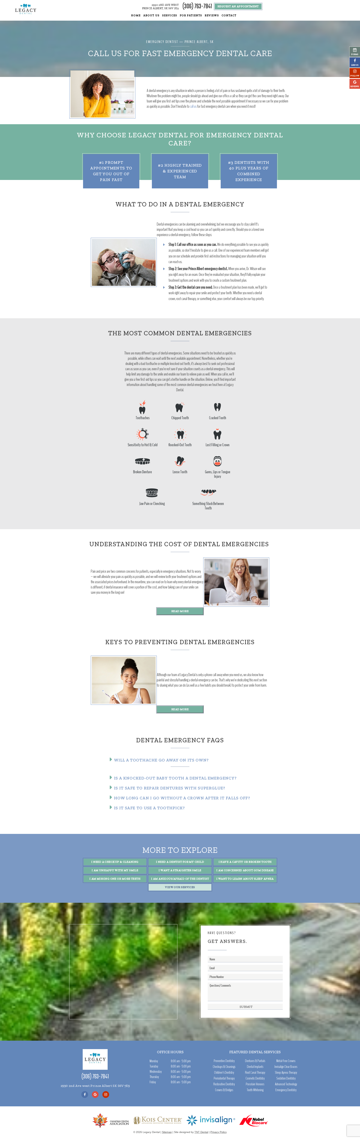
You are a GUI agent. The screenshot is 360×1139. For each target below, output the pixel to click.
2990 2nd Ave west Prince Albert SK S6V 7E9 (95, 1085)
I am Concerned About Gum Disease (245, 870)
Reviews (212, 15)
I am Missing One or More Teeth (115, 878)
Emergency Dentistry (285, 1090)
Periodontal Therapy (224, 1078)
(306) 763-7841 (197, 6)
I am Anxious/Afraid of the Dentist (180, 878)
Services (169, 15)
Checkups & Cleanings (224, 1066)
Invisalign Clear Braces (285, 1066)
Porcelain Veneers (255, 1084)
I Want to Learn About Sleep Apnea (245, 878)
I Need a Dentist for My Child (180, 862)
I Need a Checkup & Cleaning (114, 862)
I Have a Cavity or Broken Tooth (245, 862)
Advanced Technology (286, 1084)
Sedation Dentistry (286, 1078)
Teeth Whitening (255, 1090)
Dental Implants (255, 1066)
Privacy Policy (218, 1132)
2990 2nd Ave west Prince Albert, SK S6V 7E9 (160, 6)
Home (136, 15)
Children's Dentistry (224, 1072)
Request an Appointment (238, 6)
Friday (153, 1082)
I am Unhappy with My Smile (115, 870)
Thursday (154, 1076)
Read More (180, 611)
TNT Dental (201, 1132)
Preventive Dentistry (224, 1061)
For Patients (191, 15)
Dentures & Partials (255, 1061)
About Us (151, 15)
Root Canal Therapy (255, 1072)
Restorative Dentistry (224, 1084)
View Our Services (180, 887)
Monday (154, 1061)
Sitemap (167, 1132)
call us (193, 106)
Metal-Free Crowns (285, 1061)
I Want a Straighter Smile (180, 870)
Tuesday (154, 1066)
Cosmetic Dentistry (255, 1078)
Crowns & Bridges (224, 1090)
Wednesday (156, 1071)
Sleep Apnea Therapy (286, 1072)
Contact (229, 15)
